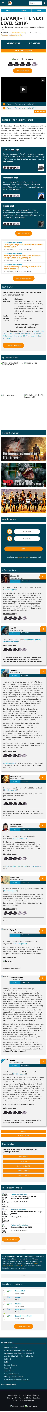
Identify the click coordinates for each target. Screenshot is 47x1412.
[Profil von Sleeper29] (5, 578)
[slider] (13, 46)
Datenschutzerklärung (31, 1395)
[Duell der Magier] (12, 409)
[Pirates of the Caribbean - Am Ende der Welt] (12, 377)
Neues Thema (23, 1135)
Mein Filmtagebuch (23, 51)
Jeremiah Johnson (10, 1365)
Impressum (12, 1395)
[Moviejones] (10, 4)
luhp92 (13, 628)
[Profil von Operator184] (5, 779)
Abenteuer (5, 35)
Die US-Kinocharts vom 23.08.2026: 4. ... (18, 1350)
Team (21, 1398)
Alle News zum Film (23, 278)
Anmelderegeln (24, 557)
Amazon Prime (7, 1266)
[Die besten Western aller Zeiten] (23, 501)
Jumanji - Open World (23, 1316)
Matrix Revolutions (11, 1347)
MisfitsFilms (15, 825)
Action (12, 35)
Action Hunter (9, 1371)
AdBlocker (28, 1398)
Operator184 (15, 776)
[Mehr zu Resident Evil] (10, 1291)
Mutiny (18, 1297)
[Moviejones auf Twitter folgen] (31, 1406)
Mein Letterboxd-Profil (9, 763)
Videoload (20, 1266)
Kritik (8, 10)
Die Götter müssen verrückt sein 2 (16, 1380)
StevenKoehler (16, 977)
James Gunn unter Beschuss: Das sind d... (19, 1353)
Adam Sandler (23, 1176)
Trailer (23, 10)
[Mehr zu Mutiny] (10, 1297)
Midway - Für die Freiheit (13, 1377)
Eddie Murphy (23, 1171)
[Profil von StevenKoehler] (5, 980)
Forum (23, 1131)
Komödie (18, 35)
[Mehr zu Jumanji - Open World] (10, 1316)
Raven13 (13, 1060)
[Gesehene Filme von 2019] (5, 1228)
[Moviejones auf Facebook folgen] (17, 1406)
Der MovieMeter (23, 1326)
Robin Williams (23, 1166)
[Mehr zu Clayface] (10, 1304)
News (39, 10)
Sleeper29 (14, 576)
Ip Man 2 (7, 1359)
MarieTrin (14, 877)
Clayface (18, 1304)
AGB (19, 1395)
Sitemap (10, 1398)
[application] (23, 89)
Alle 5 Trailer (40, 112)
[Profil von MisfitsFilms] (5, 827)
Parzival (13, 670)
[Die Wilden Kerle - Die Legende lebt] (35, 409)
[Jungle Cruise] (35, 377)
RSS (16, 1398)
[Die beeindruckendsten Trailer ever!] (23, 449)
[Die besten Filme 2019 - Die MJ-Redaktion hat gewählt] (5, 1200)
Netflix (36, 1263)
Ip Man (7, 1362)
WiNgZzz (14, 930)
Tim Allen (23, 1161)
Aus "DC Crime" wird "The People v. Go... (19, 1356)
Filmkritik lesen (22, 71)
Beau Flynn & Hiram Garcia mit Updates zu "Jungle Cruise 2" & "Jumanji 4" (22, 256)
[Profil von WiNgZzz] (5, 932)
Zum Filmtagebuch (10, 589)
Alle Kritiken (23, 233)
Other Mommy (20, 1309)
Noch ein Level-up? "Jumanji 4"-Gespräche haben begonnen (22, 267)
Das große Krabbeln (11, 1374)
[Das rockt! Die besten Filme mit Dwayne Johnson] (5, 1215)
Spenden (36, 1398)
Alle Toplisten (11, 1239)
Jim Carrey (23, 1156)
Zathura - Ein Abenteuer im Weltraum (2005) (19, 333)
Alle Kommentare (8, 1384)
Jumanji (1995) (38, 331)
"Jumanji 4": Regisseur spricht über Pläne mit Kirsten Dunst (23, 245)
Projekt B (7, 1368)
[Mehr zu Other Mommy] (10, 1309)
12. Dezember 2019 (17, 32)
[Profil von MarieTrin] (5, 880)
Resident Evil (20, 1291)
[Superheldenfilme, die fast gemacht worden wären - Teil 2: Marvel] (23, 475)
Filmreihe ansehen (13, 345)
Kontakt (15, 581)
